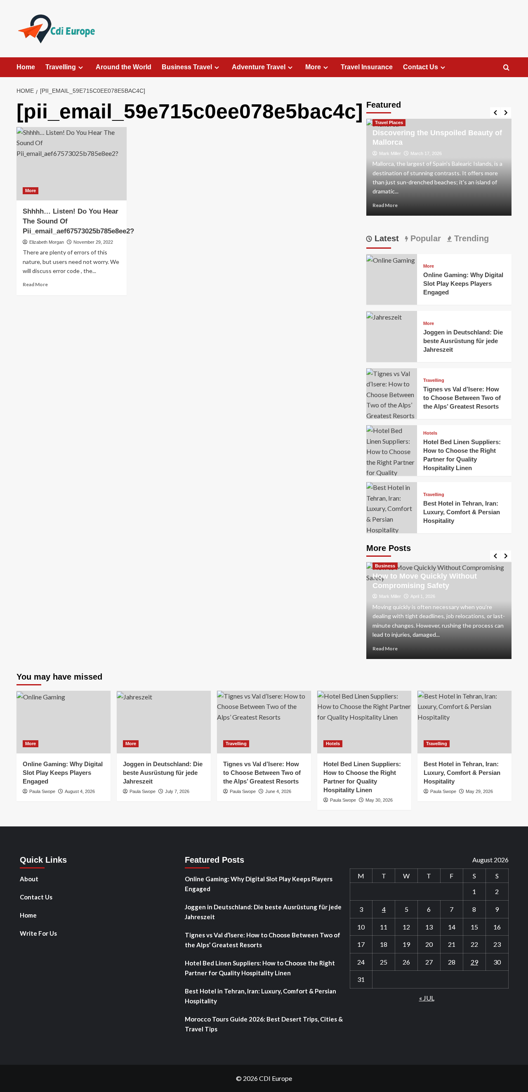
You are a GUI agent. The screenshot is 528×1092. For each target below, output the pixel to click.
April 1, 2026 (422, 596)
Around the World (123, 67)
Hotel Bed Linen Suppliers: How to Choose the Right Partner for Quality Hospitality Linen (260, 968)
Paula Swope (42, 791)
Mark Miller (390, 153)
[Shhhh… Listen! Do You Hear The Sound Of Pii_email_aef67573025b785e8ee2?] (71, 163)
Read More (35, 284)
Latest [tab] (385, 238)
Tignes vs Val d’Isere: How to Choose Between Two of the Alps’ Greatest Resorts (462, 398)
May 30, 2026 (379, 800)
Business (385, 565)
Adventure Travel (258, 67)
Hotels (430, 433)
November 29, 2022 (93, 242)
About (29, 879)
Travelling (60, 67)
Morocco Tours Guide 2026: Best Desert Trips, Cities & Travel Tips (264, 1024)
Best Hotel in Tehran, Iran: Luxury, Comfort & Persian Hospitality (461, 512)
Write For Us (38, 933)
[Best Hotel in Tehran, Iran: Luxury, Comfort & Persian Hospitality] (391, 507)
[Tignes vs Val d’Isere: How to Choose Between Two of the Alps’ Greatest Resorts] (391, 394)
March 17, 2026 (426, 153)
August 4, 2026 (80, 791)
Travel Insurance (367, 67)
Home (25, 67)
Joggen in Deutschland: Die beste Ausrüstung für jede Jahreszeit (463, 341)
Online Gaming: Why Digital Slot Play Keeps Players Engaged (463, 283)
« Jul (426, 998)
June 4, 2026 (278, 791)
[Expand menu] (80, 67)
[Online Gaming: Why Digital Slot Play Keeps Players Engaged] (390, 259)
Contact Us (420, 67)
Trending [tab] (470, 238)
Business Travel (187, 67)
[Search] (506, 68)
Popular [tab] (424, 238)
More (313, 67)
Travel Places (389, 122)
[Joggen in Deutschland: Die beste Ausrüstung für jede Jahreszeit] (384, 316)
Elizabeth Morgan (46, 242)
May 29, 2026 (479, 791)
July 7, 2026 (177, 791)
